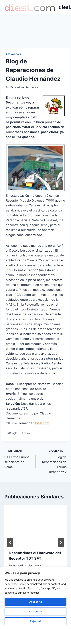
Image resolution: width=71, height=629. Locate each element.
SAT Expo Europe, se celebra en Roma (17, 459)
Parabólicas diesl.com (23, 87)
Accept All (35, 601)
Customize (35, 611)
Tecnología (13, 54)
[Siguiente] (61, 542)
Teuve (26, 433)
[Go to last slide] (10, 542)
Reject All (35, 621)
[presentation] (35, 525)
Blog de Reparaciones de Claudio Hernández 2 (54, 461)
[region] (35, 598)
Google (12, 433)
